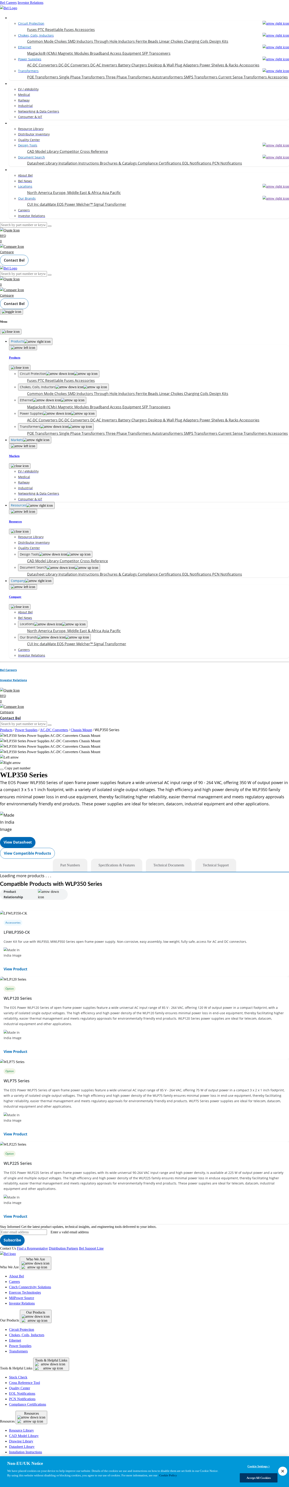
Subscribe (12, 1240)
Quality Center (19, 1388)
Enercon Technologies (25, 1292)
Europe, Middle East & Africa (77, 192)
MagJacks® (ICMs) (42, 53)
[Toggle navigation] (11, 311)
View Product (15, 969)
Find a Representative (32, 1248)
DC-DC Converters (74, 65)
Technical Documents (168, 865)
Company (17, 169)
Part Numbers (70, 865)
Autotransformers (168, 77)
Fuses (32, 29)
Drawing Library (21, 1441)
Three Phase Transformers (129, 77)
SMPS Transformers (201, 77)
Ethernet (15, 1340)
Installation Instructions (79, 163)
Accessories (85, 29)
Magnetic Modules (74, 53)
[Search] (49, 226)
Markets (16, 83)
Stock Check (18, 1377)
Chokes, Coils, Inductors (26, 1335)
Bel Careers (8, 3)
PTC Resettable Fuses (56, 29)
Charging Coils (196, 41)
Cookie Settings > (258, 1466)
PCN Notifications (227, 163)
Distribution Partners (63, 1248)
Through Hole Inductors (115, 41)
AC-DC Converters (42, 65)
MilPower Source (21, 1298)
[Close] (10, 331)
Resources (18, 123)
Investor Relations (30, 3)
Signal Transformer (110, 204)
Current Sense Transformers (243, 77)
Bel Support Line (91, 1248)
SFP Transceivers (156, 53)
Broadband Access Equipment (116, 53)
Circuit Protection (21, 1329)
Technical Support (216, 865)
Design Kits (218, 41)
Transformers (18, 1351)
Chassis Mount (81, 730)
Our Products (35, 1312)
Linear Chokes (171, 41)
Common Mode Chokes (47, 41)
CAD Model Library (43, 151)
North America (40, 192)
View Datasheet (18, 842)
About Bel (16, 1276)
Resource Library (21, 1430)
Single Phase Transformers (82, 77)
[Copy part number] (2, 769)
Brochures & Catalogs (119, 163)
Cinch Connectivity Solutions (30, 1287)
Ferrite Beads (147, 41)
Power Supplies (26, 730)
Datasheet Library (42, 163)
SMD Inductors (81, 41)
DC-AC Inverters (104, 65)
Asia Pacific (111, 192)
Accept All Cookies (259, 1477)
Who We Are (35, 1259)
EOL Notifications (197, 163)
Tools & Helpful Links (51, 1360)
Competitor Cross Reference (84, 151)
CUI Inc (33, 204)
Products (17, 17)
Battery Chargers (133, 65)
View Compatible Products (27, 853)
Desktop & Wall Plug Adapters (174, 65)
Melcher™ (85, 204)
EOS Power (66, 204)
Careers (14, 1282)
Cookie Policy (168, 1475)
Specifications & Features (116, 865)
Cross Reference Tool (24, 1383)
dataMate (48, 204)
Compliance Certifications (160, 163)
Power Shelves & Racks (219, 65)
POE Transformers (43, 77)
